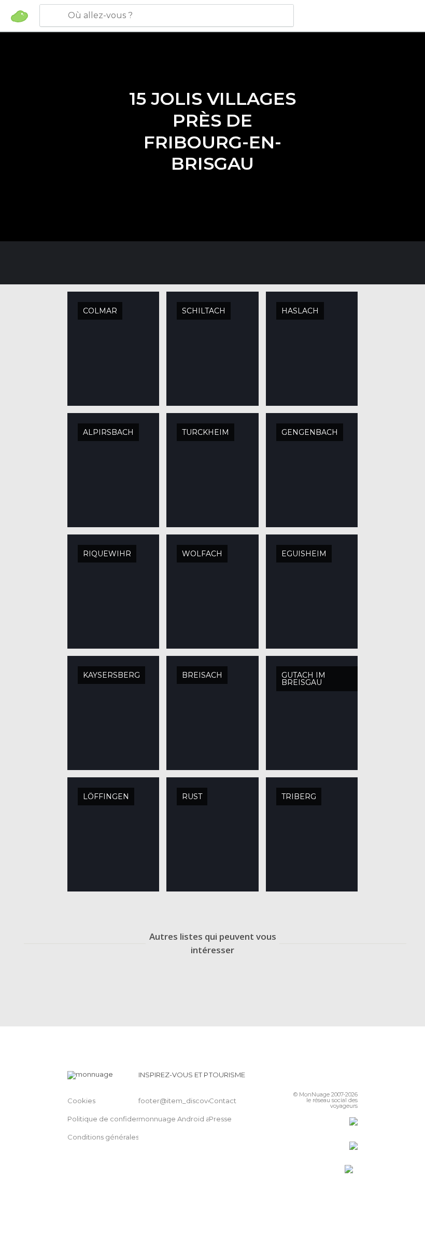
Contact (222, 1100)
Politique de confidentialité (113, 1119)
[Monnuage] (19, 16)
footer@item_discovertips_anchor (196, 1100)
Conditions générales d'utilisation (122, 1137)
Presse (220, 1119)
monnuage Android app (178, 1119)
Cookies (81, 1100)
